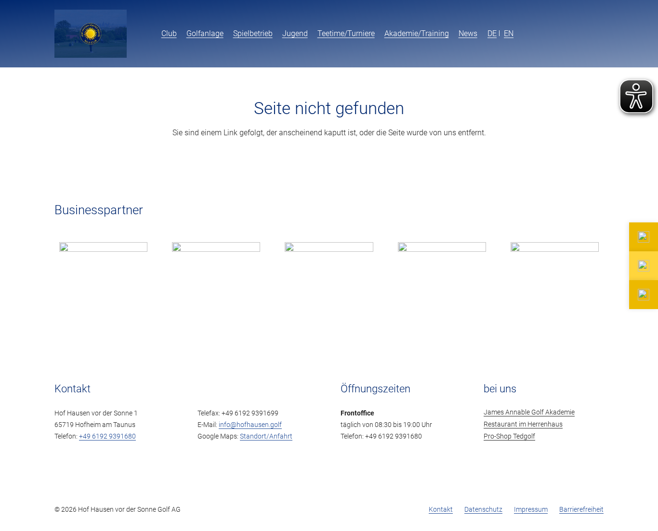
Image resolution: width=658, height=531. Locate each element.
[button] (482, 33)
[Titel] (90, 34)
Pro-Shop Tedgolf (509, 436)
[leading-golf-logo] (579, 34)
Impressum (531, 509)
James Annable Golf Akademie (529, 412)
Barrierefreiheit (581, 509)
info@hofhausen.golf (250, 425)
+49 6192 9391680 (107, 436)
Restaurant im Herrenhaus (523, 424)
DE (492, 33)
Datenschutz (483, 509)
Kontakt (441, 509)
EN (508, 33)
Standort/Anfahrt (266, 436)
